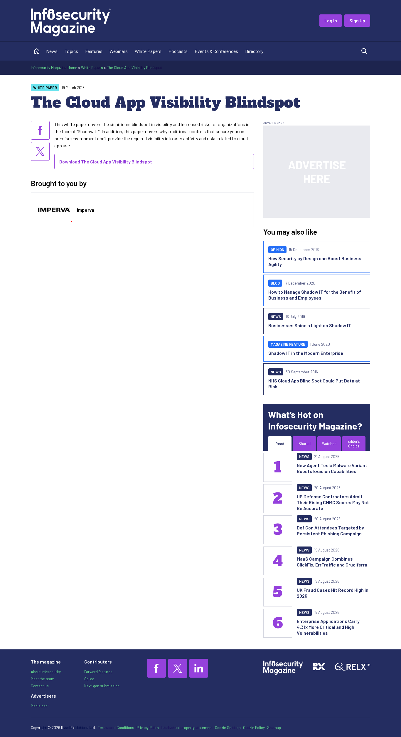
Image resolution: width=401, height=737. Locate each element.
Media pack (40, 705)
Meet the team (42, 678)
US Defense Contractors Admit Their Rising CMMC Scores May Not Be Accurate (333, 502)
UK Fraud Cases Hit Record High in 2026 (332, 593)
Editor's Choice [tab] (354, 443)
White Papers (148, 51)
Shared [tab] (305, 443)
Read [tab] (279, 443)
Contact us (40, 685)
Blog (275, 283)
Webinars (118, 51)
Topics (71, 51)
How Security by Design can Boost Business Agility (314, 261)
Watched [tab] (329, 443)
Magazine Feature (288, 344)
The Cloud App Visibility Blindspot (134, 67)
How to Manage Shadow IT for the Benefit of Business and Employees (314, 294)
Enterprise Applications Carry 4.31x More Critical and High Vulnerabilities (328, 627)
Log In (330, 20)
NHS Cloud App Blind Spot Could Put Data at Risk (314, 383)
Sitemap (274, 727)
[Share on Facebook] (40, 130)
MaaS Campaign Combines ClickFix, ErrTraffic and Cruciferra (332, 561)
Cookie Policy (254, 727)
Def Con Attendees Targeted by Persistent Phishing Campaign (330, 530)
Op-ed (89, 678)
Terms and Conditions (116, 727)
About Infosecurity (46, 671)
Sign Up (357, 20)
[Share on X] (40, 151)
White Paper (45, 87)
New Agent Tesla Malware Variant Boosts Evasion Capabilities (332, 468)
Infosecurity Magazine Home (54, 67)
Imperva (85, 210)
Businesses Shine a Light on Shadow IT (309, 325)
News (52, 51)
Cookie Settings (228, 727)
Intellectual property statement (187, 727)
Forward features (98, 671)
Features (93, 51)
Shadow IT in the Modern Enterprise (305, 353)
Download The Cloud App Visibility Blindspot (105, 161)
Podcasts (178, 51)
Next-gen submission (101, 685)
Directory (254, 51)
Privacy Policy (148, 727)
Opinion (277, 249)
